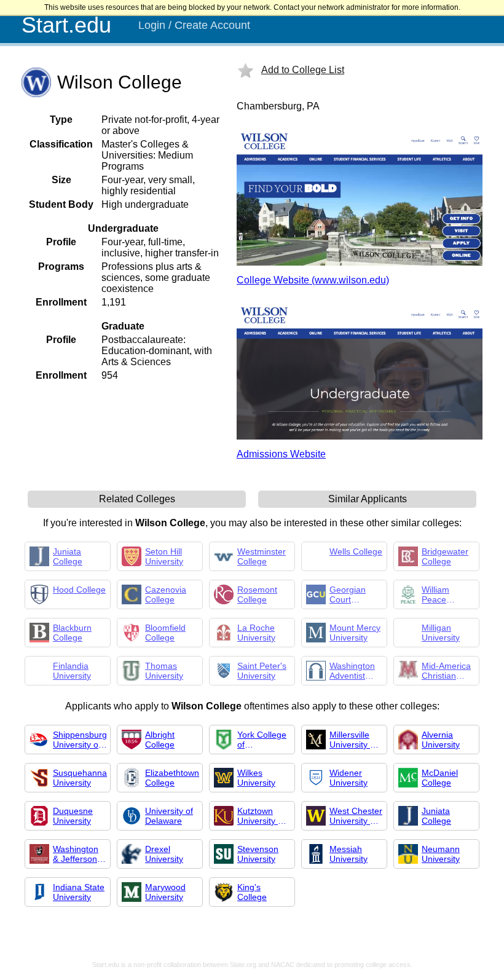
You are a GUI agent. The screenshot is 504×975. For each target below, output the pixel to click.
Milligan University (441, 632)
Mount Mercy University (354, 632)
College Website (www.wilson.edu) (313, 280)
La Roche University (256, 632)
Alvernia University (441, 739)
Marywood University (165, 892)
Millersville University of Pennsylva (353, 739)
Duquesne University (73, 816)
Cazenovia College (165, 594)
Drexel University (164, 854)
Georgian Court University (348, 594)
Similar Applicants (367, 499)
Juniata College (67, 556)
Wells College (355, 551)
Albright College (160, 739)
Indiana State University (78, 892)
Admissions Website (281, 454)
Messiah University (348, 854)
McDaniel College (440, 778)
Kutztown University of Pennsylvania (263, 816)
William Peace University (441, 594)
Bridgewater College (445, 556)
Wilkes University (256, 778)
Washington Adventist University (352, 671)
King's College (252, 892)
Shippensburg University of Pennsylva (80, 739)
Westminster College (261, 556)
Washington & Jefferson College (75, 854)
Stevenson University (257, 854)
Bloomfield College (165, 632)
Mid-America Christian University (446, 671)
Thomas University (164, 671)
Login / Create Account (194, 25)
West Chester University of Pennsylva (355, 816)
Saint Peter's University (261, 671)
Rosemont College (257, 594)
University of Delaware (169, 816)
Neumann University (441, 854)
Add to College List (302, 70)
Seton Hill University (164, 556)
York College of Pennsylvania (263, 739)
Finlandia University (72, 671)
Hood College (79, 589)
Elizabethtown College (172, 778)
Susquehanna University (80, 778)
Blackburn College (72, 632)
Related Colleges (137, 499)
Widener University (348, 778)
